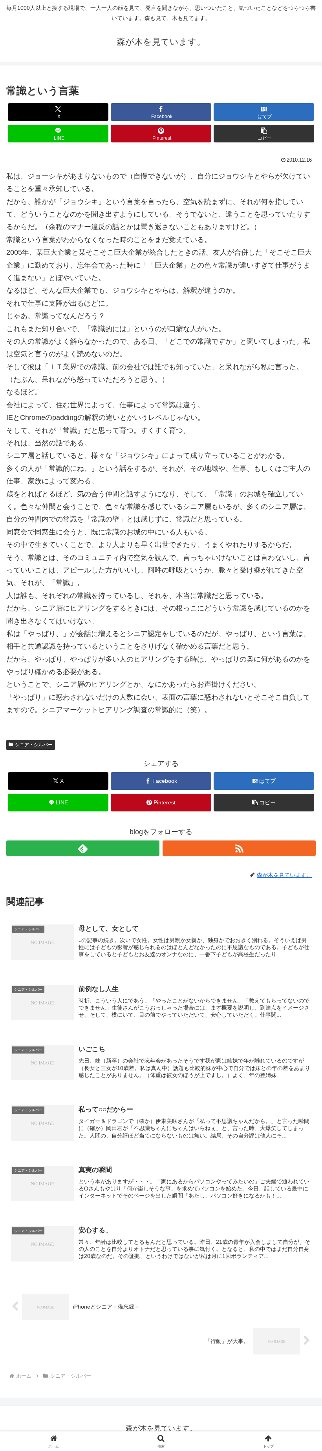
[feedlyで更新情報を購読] (82, 848)
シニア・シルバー (34, 744)
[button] (264, 133)
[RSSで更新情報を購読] (239, 848)
